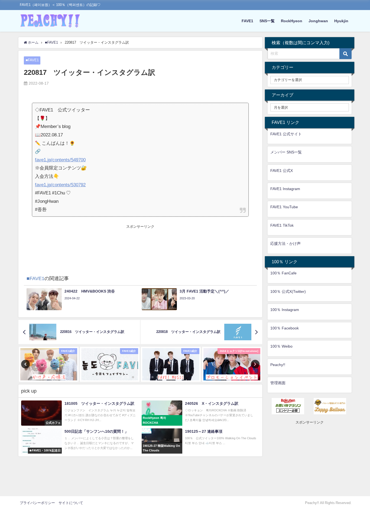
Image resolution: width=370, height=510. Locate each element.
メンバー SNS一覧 (286, 152)
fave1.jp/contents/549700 (60, 159)
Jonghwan (318, 21)
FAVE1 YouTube (284, 207)
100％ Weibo (281, 346)
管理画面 (277, 383)
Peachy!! (277, 365)
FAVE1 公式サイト (286, 134)
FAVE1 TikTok (282, 225)
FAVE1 (247, 21)
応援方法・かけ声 (285, 243)
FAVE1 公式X (281, 170)
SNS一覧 (267, 21)
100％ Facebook (284, 328)
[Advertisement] (140, 241)
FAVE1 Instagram (285, 189)
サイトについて (71, 503)
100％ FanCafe (283, 273)
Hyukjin (341, 21)
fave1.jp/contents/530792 (60, 184)
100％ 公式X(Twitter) (288, 291)
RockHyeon (291, 21)
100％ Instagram (284, 310)
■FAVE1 (32, 60)
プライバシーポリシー (37, 503)
